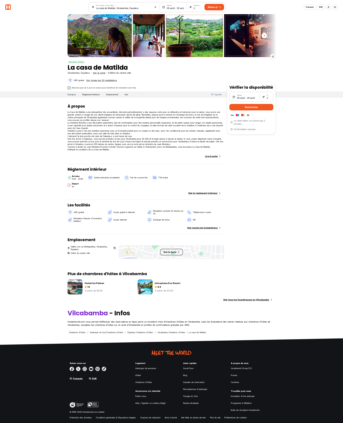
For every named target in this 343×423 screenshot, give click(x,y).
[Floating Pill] (264, 35)
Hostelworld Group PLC (241, 368)
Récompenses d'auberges (195, 389)
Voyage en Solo (190, 396)
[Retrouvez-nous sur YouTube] (91, 369)
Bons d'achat (171, 417)
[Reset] (155, 7)
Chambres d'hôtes (76, 62)
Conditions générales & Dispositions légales (116, 417)
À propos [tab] (72, 94)
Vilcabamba (73, 73)
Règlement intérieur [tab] (91, 94)
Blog (185, 375)
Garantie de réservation (194, 382)
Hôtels (138, 375)
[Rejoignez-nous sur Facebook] (72, 369)
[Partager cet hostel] (272, 56)
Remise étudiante (191, 403)
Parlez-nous (140, 396)
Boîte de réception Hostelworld (245, 410)
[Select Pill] (328, 7)
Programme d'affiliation (241, 403)
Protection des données (81, 417)
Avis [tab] (126, 94)
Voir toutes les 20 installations (101, 80)
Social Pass (188, 368)
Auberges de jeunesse (145, 368)
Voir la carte (99, 73)
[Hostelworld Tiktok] (104, 369)
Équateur (85, 73)
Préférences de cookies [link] (235, 417)
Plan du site (215, 417)
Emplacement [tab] (112, 94)
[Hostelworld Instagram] (85, 369)
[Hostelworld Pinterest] (97, 369)
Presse (234, 375)
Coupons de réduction (150, 417)
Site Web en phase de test (193, 417)
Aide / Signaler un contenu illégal (150, 403)
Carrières (235, 382)
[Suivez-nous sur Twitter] (78, 369)
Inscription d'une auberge (242, 396)
